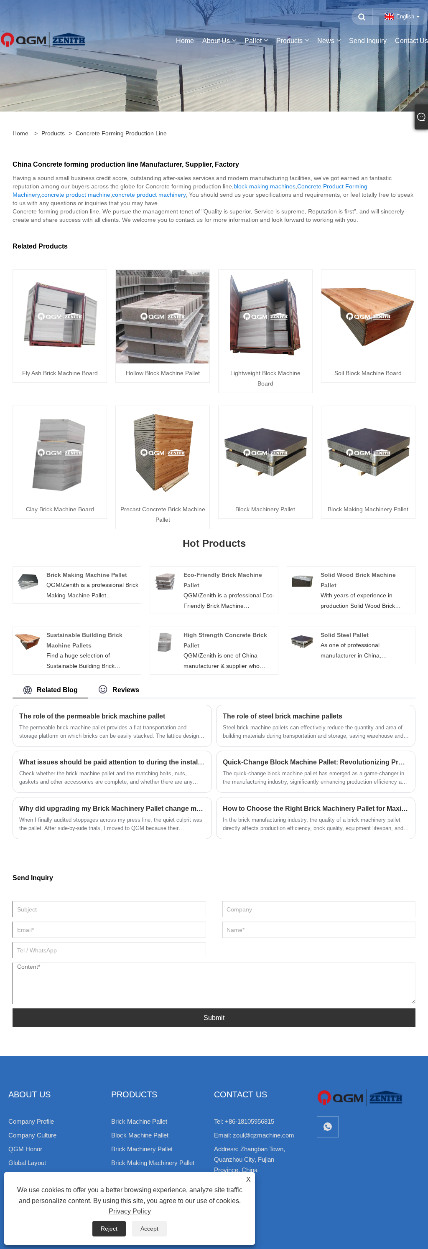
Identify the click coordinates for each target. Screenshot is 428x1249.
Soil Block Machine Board (368, 373)
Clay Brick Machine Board (60, 509)
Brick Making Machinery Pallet (152, 1162)
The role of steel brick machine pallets (282, 716)
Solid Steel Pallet (345, 635)
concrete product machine (75, 194)
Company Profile (31, 1121)
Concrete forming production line (121, 133)
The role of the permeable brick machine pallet (92, 716)
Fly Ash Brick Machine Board (60, 373)
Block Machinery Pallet (265, 509)
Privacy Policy (130, 1211)
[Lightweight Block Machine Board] (265, 316)
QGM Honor (25, 1149)
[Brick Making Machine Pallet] (27, 581)
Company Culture (32, 1135)
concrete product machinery (149, 194)
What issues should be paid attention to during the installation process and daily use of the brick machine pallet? (112, 762)
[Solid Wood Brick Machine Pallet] (302, 581)
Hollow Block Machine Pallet (163, 373)
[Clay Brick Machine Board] (60, 452)
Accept (149, 1228)
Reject (109, 1228)
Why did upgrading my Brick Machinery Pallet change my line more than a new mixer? (112, 808)
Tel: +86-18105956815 (244, 1121)
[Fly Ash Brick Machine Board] (60, 316)
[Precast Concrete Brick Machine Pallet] (162, 452)
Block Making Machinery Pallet (368, 509)
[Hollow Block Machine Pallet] (162, 316)
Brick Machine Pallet (139, 1121)
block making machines (265, 186)
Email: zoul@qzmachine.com (254, 1135)
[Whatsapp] (328, 1126)
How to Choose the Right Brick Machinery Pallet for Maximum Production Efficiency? (316, 808)
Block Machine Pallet (139, 1135)
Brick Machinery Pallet (142, 1149)
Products (53, 133)
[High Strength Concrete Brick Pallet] (165, 641)
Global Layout (27, 1162)
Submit (214, 1017)
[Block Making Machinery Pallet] (368, 452)
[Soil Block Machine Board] (368, 316)
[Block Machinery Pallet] (265, 452)
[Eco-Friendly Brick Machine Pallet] (165, 581)
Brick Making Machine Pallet (86, 574)
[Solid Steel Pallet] (302, 641)
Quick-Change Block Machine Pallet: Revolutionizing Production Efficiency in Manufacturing (316, 762)
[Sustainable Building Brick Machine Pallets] (27, 641)
